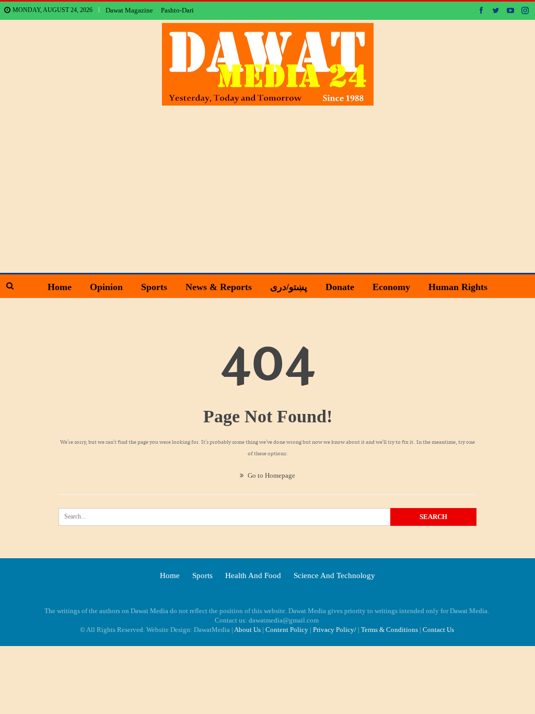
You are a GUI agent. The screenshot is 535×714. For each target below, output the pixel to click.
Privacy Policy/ (334, 630)
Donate (339, 287)
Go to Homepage (270, 475)
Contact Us (438, 630)
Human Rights (457, 287)
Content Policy (286, 630)
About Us (247, 630)
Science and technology (334, 575)
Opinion (106, 287)
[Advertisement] (267, 184)
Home (60, 287)
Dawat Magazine (129, 10)
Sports (154, 287)
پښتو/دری (288, 287)
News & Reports (218, 287)
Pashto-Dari (177, 10)
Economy (391, 287)
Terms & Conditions (389, 630)
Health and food (253, 575)
